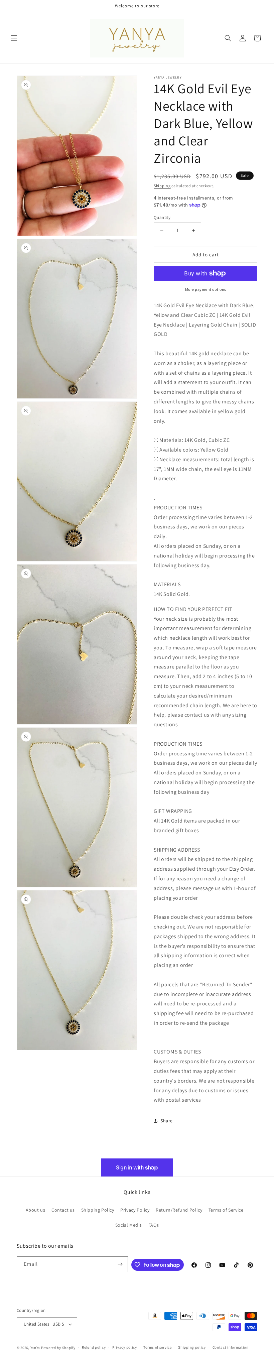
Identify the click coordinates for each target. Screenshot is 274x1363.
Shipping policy (192, 1347)
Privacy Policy (134, 1210)
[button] (14, 38)
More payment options (205, 289)
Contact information (231, 1347)
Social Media (128, 1225)
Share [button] (166, 1121)
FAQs (153, 1225)
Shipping (162, 185)
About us (35, 1210)
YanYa (35, 1347)
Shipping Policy (97, 1210)
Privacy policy (124, 1347)
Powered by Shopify (58, 1347)
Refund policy (94, 1347)
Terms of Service (226, 1210)
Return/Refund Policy (179, 1210)
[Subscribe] (120, 1264)
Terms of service (157, 1347)
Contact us (63, 1210)
